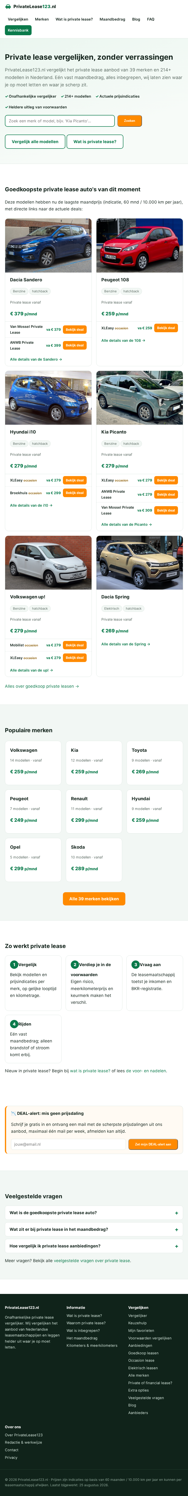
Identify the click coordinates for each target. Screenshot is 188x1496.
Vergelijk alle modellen (35, 141)
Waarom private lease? (86, 1323)
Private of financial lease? (150, 1383)
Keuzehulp (137, 1323)
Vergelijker (137, 1315)
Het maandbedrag (82, 1338)
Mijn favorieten (141, 1330)
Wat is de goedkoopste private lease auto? (53, 1212)
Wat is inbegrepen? (83, 1330)
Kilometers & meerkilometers (92, 1345)
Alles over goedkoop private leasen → (42, 686)
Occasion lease (141, 1360)
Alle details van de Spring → (125, 644)
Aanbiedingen (140, 1345)
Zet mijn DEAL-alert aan (153, 1144)
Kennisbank (18, 30)
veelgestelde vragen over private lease (92, 1260)
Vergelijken (18, 19)
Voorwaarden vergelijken (150, 1338)
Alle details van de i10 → (31, 505)
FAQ (150, 19)
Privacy (11, 1457)
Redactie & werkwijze (23, 1442)
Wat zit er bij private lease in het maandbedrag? (59, 1229)
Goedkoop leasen (143, 1353)
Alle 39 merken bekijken (94, 898)
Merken (42, 19)
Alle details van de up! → (31, 670)
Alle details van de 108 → (123, 340)
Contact (11, 1450)
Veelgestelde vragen (146, 1398)
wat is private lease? (90, 1070)
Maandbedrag (112, 19)
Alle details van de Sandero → (36, 359)
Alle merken (138, 1375)
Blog (136, 19)
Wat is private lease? (74, 19)
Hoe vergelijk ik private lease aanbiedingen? (55, 1246)
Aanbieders (138, 1413)
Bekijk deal (75, 329)
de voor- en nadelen (146, 1070)
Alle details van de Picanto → (126, 524)
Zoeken (129, 121)
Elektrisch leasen (143, 1368)
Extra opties (138, 1390)
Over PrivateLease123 (24, 1435)
